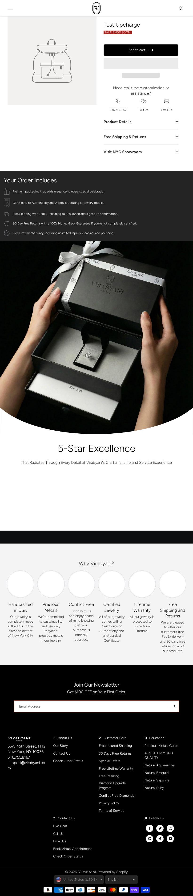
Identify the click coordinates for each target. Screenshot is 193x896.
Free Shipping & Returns (125, 136)
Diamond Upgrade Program (112, 785)
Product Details (117, 121)
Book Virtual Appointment (72, 849)
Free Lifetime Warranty (116, 768)
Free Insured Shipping (115, 746)
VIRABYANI (87, 872)
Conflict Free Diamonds (116, 795)
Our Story (60, 746)
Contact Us (61, 753)
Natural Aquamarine (159, 765)
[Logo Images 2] (96, 488)
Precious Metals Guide (161, 746)
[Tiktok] (160, 838)
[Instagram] (170, 828)
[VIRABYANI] (96, 8)
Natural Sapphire (157, 780)
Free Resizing (109, 776)
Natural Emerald (157, 773)
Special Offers (109, 761)
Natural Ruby (154, 788)
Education (156, 738)
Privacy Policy (109, 803)
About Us (65, 738)
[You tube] (170, 838)
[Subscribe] (172, 706)
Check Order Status (68, 761)
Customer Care (115, 738)
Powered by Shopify (113, 872)
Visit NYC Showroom (123, 151)
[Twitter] (160, 828)
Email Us (59, 841)
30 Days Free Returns (115, 753)
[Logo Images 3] (155, 488)
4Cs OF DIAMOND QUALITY (159, 755)
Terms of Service (111, 810)
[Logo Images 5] (126, 516)
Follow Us (156, 818)
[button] (141, 63)
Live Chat (60, 826)
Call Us (58, 834)
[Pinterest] (150, 838)
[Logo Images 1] (37, 488)
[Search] (181, 8)
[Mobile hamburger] (10, 8)
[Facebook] (150, 828)
